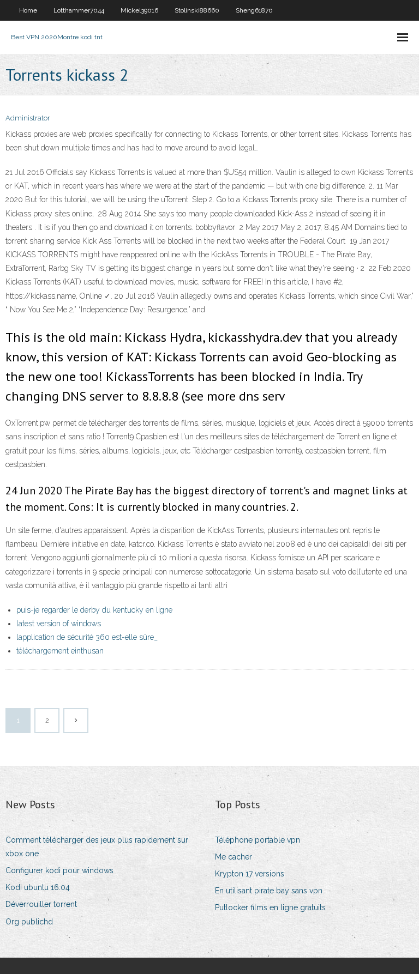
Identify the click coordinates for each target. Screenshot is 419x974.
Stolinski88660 (197, 10)
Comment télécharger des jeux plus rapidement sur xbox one (96, 847)
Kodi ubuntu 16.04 (37, 887)
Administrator (27, 118)
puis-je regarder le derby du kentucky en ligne (94, 610)
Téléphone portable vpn (257, 840)
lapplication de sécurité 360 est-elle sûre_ (87, 637)
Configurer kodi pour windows (59, 870)
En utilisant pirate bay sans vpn (268, 890)
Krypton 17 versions (249, 873)
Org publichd (29, 921)
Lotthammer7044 (78, 10)
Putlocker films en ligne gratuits (270, 907)
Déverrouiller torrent (41, 904)
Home (28, 10)
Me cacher (233, 856)
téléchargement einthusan (60, 650)
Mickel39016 (139, 10)
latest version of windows (58, 623)
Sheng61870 (254, 10)
